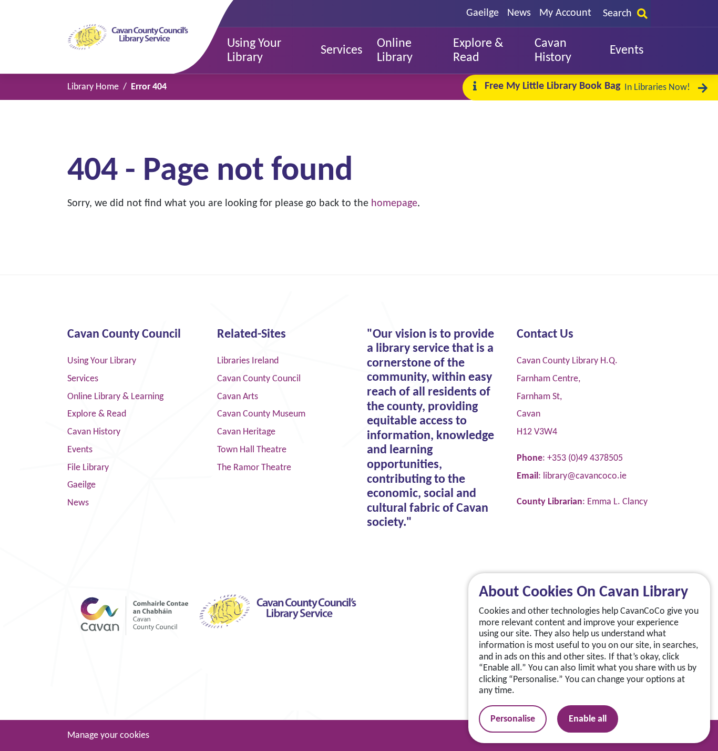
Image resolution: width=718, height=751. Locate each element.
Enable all (588, 719)
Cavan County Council (259, 379)
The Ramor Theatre (254, 468)
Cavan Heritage (246, 432)
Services (82, 379)
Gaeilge (482, 13)
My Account (565, 13)
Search (617, 13)
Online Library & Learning (115, 397)
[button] (266, 50)
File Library (88, 468)
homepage (394, 203)
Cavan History (93, 432)
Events (80, 450)
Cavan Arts (237, 397)
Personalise (512, 719)
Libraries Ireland (248, 361)
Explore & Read (96, 414)
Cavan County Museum (261, 414)
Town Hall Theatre (251, 450)
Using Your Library (101, 361)
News (519, 13)
